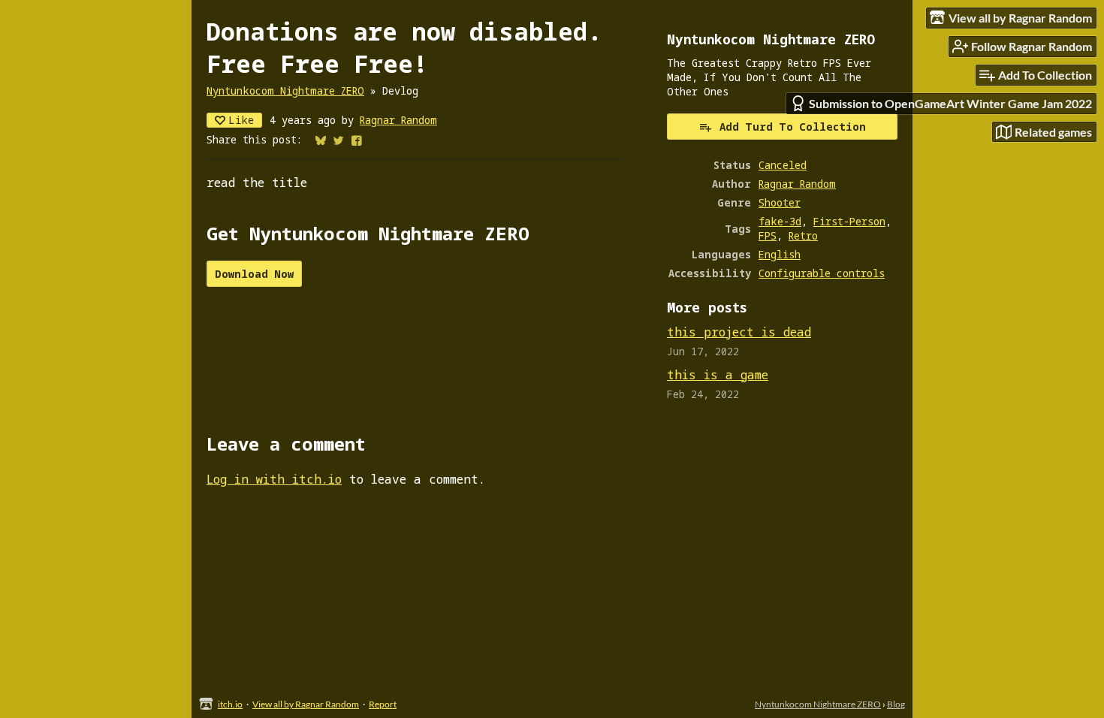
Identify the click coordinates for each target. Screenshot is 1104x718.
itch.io (230, 704)
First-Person (849, 221)
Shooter (780, 202)
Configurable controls (822, 273)
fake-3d (780, 221)
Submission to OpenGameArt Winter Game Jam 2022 (950, 103)
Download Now (254, 274)
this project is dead (739, 332)
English (780, 254)
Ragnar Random (398, 120)
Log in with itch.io (274, 479)
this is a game (717, 375)
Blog (896, 704)
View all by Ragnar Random (305, 704)
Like (241, 120)
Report (383, 704)
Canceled (783, 165)
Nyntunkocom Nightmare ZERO (285, 90)
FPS (768, 235)
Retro (803, 235)
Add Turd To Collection (792, 126)
